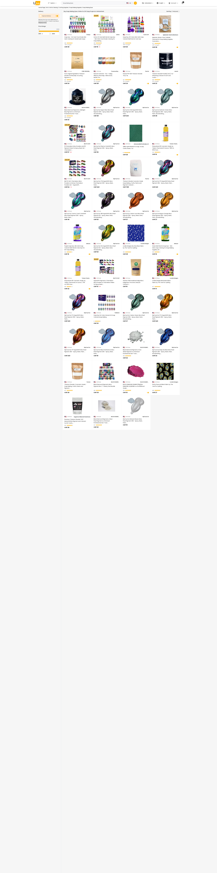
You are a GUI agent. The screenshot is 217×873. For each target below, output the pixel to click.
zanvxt (176, 71)
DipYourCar (116, 107)
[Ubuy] (36, 3)
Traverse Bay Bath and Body (115, 71)
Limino (118, 34)
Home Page (42, 7)
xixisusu (88, 243)
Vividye (88, 34)
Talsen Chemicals (174, 144)
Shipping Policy (42, 22)
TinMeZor (117, 313)
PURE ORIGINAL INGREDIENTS (86, 71)
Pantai (147, 71)
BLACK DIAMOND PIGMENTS (86, 107)
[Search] (135, 3)
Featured (175, 11)
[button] (147, 3)
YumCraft (146, 34)
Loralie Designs (145, 243)
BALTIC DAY (87, 144)
